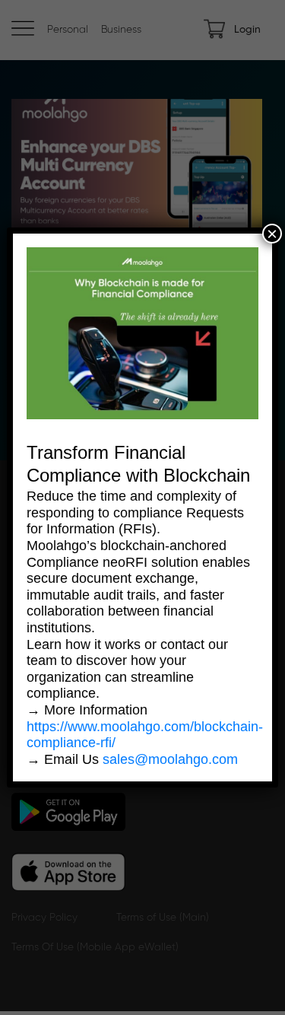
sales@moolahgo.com (170, 759)
